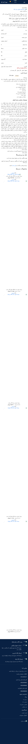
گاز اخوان (19, 70)
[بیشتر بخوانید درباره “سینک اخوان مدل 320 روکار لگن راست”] (3, 521)
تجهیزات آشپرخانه (15, 14)
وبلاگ (26, 697)
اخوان (23, 70)
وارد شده (14, 165)
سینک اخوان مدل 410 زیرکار (14, 403)
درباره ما (25, 699)
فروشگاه (22, 14)
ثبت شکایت (24, 707)
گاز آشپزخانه (7, 14)
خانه (26, 14)
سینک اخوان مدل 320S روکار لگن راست (14, 176)
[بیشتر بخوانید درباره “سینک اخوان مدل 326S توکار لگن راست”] (3, 181)
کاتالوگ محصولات (23, 715)
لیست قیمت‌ (24, 712)
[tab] (17, 75)
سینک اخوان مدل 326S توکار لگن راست (14, 289)
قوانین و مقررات (23, 704)
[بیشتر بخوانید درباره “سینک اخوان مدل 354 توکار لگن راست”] (3, 408)
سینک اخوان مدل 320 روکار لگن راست (14, 629)
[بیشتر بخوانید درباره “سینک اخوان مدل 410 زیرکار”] (3, 294)
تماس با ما (25, 702)
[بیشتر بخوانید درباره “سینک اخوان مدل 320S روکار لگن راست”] (3, 174)
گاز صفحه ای (13, 70)
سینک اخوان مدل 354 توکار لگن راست (14, 516)
